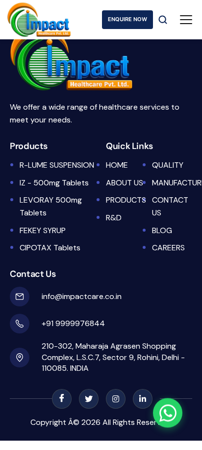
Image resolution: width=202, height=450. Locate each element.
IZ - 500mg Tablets (54, 183)
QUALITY (167, 165)
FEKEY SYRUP (43, 230)
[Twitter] (89, 399)
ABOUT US (124, 183)
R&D (114, 217)
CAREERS (168, 247)
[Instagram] (116, 399)
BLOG (162, 230)
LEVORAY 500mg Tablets (51, 206)
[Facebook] (62, 399)
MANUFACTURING (171, 183)
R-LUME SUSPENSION (57, 165)
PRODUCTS (125, 200)
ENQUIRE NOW (127, 19)
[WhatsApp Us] (167, 412)
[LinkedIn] (142, 399)
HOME (117, 165)
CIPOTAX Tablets (50, 247)
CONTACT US (170, 206)
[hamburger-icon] (186, 19)
